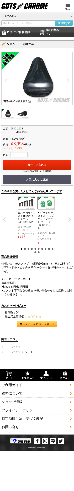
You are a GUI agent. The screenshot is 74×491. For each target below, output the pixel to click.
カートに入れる (37, 165)
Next (70, 219)
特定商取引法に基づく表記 (22, 418)
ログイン (18, 32)
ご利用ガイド (12, 385)
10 (52, 249)
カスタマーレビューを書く (36, 324)
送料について (12, 393)
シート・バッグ (11, 347)
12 (39, 252)
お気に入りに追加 (37, 179)
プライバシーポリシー (19, 410)
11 (35, 252)
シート (29, 351)
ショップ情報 (12, 402)
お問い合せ (10, 427)
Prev (4, 219)
